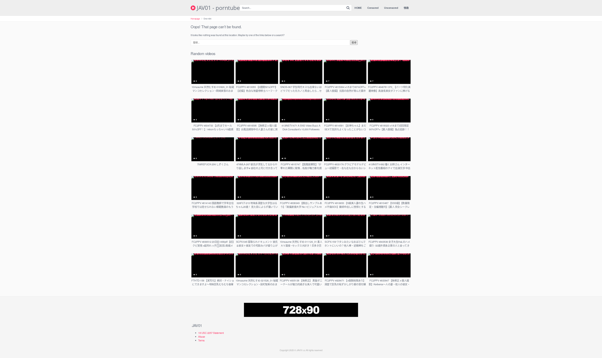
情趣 (406, 8)
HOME (358, 8)
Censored (372, 8)
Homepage (195, 18)
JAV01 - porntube (217, 8)
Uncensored (391, 8)
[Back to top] (593, 348)
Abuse (201, 336)
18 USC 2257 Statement (211, 333)
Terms (201, 340)
